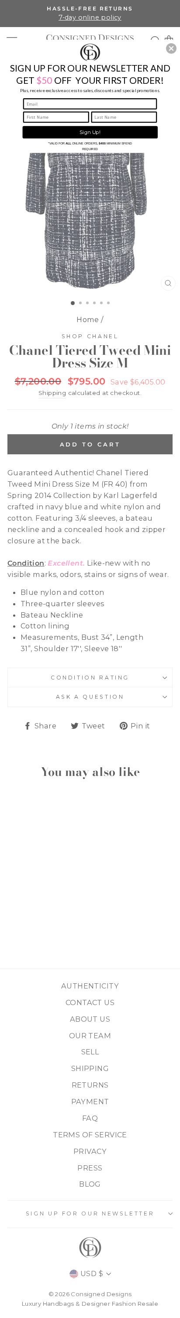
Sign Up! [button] (90, 132)
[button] (171, 48)
